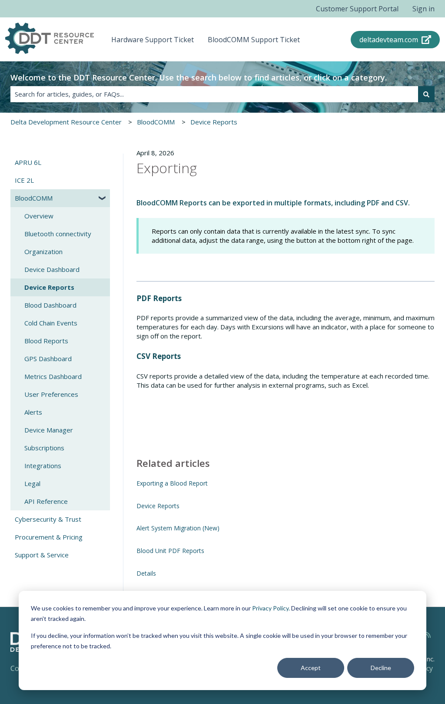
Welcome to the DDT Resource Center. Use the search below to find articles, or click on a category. (198, 77)
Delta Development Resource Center (66, 121)
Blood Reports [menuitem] (46, 340)
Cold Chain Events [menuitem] (50, 322)
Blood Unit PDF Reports (170, 550)
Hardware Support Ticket (152, 39)
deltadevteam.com (388, 39)
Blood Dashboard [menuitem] (50, 305)
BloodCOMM (156, 121)
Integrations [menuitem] (42, 465)
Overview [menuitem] (38, 215)
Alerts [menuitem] (33, 412)
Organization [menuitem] (43, 251)
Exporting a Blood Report (172, 483)
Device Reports (213, 121)
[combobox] (214, 94)
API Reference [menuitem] (46, 501)
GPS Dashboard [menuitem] (48, 358)
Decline (381, 667)
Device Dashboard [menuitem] (52, 269)
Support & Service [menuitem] (42, 554)
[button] (103, 199)
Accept (311, 667)
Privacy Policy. (271, 608)
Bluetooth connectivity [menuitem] (57, 233)
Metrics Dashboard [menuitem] (53, 376)
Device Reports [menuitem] (49, 287)
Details (146, 573)
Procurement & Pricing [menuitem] (49, 537)
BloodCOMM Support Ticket (254, 39)
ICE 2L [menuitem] (24, 180)
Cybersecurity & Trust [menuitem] (48, 519)
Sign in (423, 8)
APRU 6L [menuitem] (28, 162)
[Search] (426, 94)
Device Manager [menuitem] (48, 430)
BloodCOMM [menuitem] (34, 198)
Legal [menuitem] (32, 483)
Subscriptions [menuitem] (44, 447)
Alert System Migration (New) (177, 528)
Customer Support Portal (357, 8)
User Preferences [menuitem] (51, 394)
